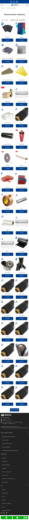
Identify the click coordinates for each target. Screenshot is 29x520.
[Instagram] (17, 2)
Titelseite (2, 8)
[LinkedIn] (11, 2)
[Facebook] (14, 2)
